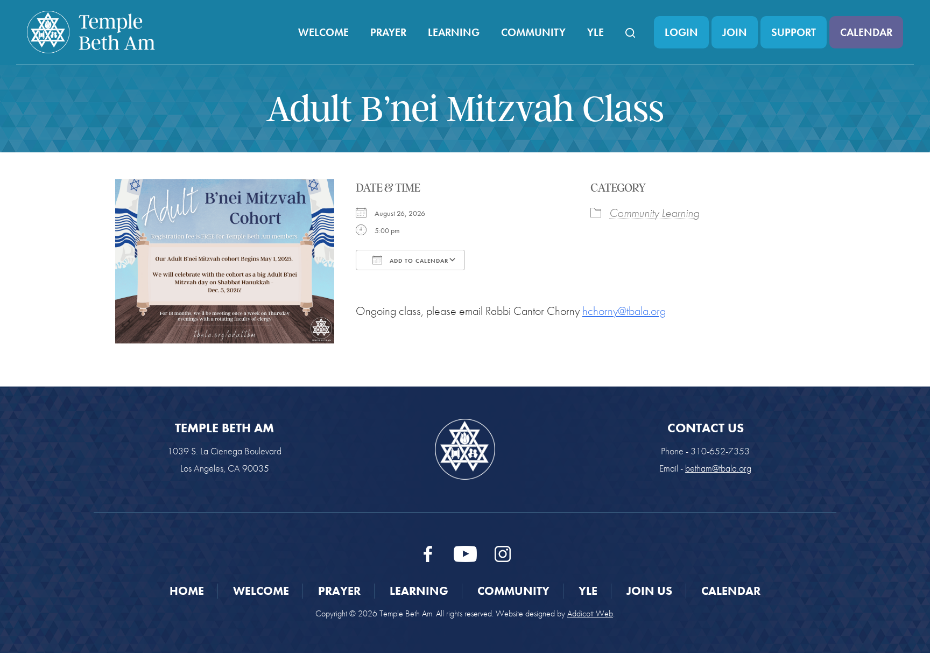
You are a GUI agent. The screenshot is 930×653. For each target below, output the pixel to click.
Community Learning (654, 213)
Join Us (649, 591)
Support (793, 32)
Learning (454, 32)
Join (734, 32)
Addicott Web (590, 613)
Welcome (323, 32)
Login (681, 32)
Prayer (388, 32)
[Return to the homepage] (91, 32)
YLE (595, 32)
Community (533, 32)
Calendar (866, 32)
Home (187, 591)
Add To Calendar (418, 260)
